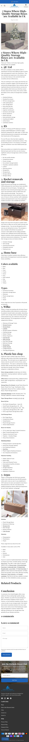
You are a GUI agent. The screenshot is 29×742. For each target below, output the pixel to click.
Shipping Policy (4, 727)
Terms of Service (5, 730)
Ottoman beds (12, 565)
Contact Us (3, 712)
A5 (21, 398)
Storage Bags (6, 345)
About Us (3, 715)
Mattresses (4, 574)
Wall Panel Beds (22, 569)
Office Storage (6, 339)
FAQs (2, 710)
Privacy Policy (4, 722)
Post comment (6, 654)
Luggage (5, 328)
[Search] (4, 5)
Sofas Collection (11, 574)
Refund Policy (4, 724)
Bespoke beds (4, 569)
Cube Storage (6, 531)
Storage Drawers (7, 325)
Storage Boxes (6, 327)
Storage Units (6, 526)
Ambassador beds (11, 567)
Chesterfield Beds (21, 565)
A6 (23, 398)
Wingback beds (21, 567)
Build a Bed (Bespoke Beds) (7, 707)
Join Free (14, 680)
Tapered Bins (6, 466)
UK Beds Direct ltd (11, 740)
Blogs (2, 704)
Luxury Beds (12, 569)
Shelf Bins (5, 449)
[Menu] (1, 5)
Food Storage (6, 337)
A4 (19, 398)
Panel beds (4, 567)
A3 (17, 398)
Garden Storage (7, 347)
